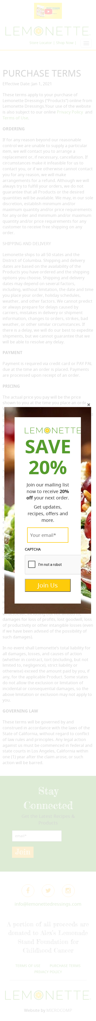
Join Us (48, 585)
